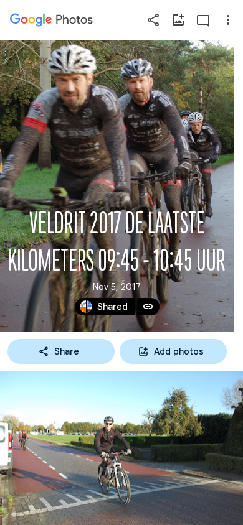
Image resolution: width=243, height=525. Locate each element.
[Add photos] (178, 19)
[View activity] (203, 19)
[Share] (153, 19)
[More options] (228, 19)
